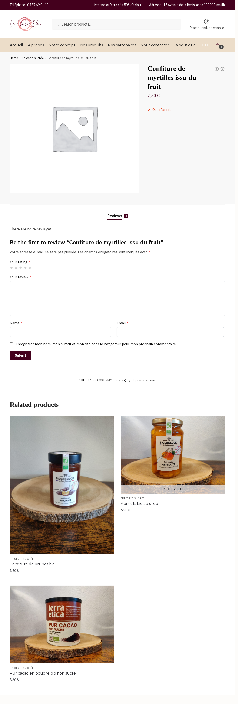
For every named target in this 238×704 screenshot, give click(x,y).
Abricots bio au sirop (139, 503)
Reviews (114, 216)
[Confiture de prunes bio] (62, 485)
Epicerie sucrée (33, 58)
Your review (20, 277)
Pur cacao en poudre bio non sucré (43, 673)
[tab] (117, 212)
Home (14, 58)
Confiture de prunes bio (32, 564)
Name (16, 323)
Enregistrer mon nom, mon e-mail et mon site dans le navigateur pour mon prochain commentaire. (96, 344)
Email (122, 323)
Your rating (20, 262)
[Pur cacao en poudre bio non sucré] (62, 625)
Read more (172, 580)
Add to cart (62, 580)
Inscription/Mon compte (206, 28)
